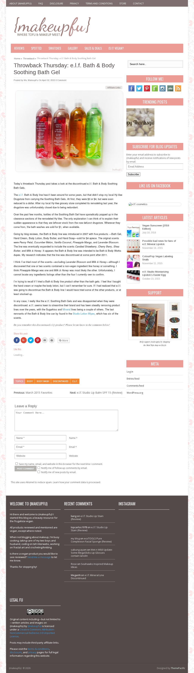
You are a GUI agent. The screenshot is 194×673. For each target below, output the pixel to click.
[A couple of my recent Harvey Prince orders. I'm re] (156, 550)
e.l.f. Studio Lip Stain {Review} (87, 517)
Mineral (66, 309)
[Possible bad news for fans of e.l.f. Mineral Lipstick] (133, 246)
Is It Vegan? (116, 48)
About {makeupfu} (20, 3)
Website (73, 455)
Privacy (74, 3)
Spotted (36, 48)
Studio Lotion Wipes (84, 313)
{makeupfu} (34, 626)
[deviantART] (170, 90)
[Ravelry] (155, 90)
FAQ (40, 3)
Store (122, 3)
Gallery (73, 48)
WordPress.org (135, 392)
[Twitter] (139, 90)
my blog (75, 538)
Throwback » (29, 58)
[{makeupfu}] (52, 26)
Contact (138, 3)
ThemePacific (178, 668)
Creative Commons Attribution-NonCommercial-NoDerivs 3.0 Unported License (32, 633)
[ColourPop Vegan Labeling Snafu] (133, 261)
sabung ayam (79, 549)
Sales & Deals (93, 48)
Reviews (19, 48)
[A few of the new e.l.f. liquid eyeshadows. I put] (156, 525)
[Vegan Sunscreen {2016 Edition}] (133, 230)
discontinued (60, 381)
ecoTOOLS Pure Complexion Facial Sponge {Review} (91, 540)
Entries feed (133, 378)
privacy (32, 652)
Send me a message (39, 557)
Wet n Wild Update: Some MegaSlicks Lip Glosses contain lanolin (92, 552)
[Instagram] (163, 90)
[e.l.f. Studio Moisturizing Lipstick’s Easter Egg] (133, 276)
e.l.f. (21, 195)
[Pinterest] (147, 90)
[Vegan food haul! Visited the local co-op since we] (156, 575)
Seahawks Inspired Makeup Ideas (92, 565)
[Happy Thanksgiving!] (140, 122)
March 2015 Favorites (33, 392)
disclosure (16, 652)
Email (72, 447)
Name (72, 438)
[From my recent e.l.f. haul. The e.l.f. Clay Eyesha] (131, 575)
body (30, 381)
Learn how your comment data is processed (76, 482)
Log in (130, 371)
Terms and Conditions (99, 3)
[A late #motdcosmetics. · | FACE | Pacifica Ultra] (131, 525)
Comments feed (135, 385)
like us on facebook (155, 186)
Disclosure (56, 3)
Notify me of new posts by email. (58, 472)
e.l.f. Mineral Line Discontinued (87, 576)
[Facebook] (131, 90)
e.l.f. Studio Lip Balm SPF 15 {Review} (96, 392)
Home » (18, 58)
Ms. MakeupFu (31, 80)
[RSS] (178, 90)
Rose (74, 564)
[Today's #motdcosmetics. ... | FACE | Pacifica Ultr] (131, 550)
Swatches (54, 48)
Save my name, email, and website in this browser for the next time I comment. (61, 464)
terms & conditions (38, 649)
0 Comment (61, 80)
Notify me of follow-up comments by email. (64, 468)
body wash (43, 381)
